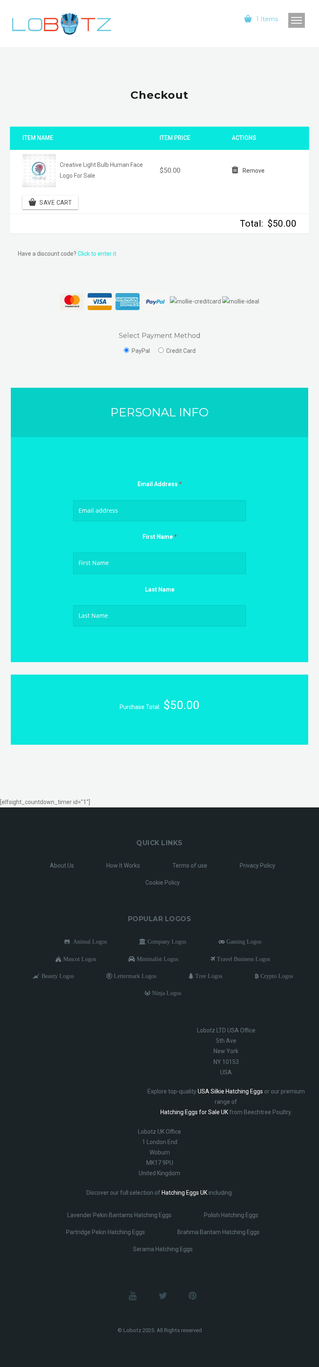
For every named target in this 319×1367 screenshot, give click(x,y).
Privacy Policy (257, 865)
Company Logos (166, 941)
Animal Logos (88, 941)
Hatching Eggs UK (184, 1192)
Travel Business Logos (242, 959)
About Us (62, 865)
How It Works (123, 865)
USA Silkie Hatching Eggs (230, 1091)
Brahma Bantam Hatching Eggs (218, 1232)
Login (215, 18)
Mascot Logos (78, 959)
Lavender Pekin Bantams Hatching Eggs (119, 1215)
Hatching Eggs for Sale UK (194, 1112)
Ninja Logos (165, 993)
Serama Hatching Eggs (163, 1249)
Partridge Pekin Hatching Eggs (105, 1232)
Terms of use (189, 865)
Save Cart (55, 202)
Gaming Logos (243, 941)
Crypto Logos (276, 976)
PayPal (141, 350)
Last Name (159, 589)
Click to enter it (97, 253)
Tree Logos (208, 976)
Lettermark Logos (134, 976)
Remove (254, 170)
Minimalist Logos (156, 959)
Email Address (159, 484)
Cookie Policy (162, 882)
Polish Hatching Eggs (231, 1215)
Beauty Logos (57, 976)
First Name (159, 536)
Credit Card (181, 350)
